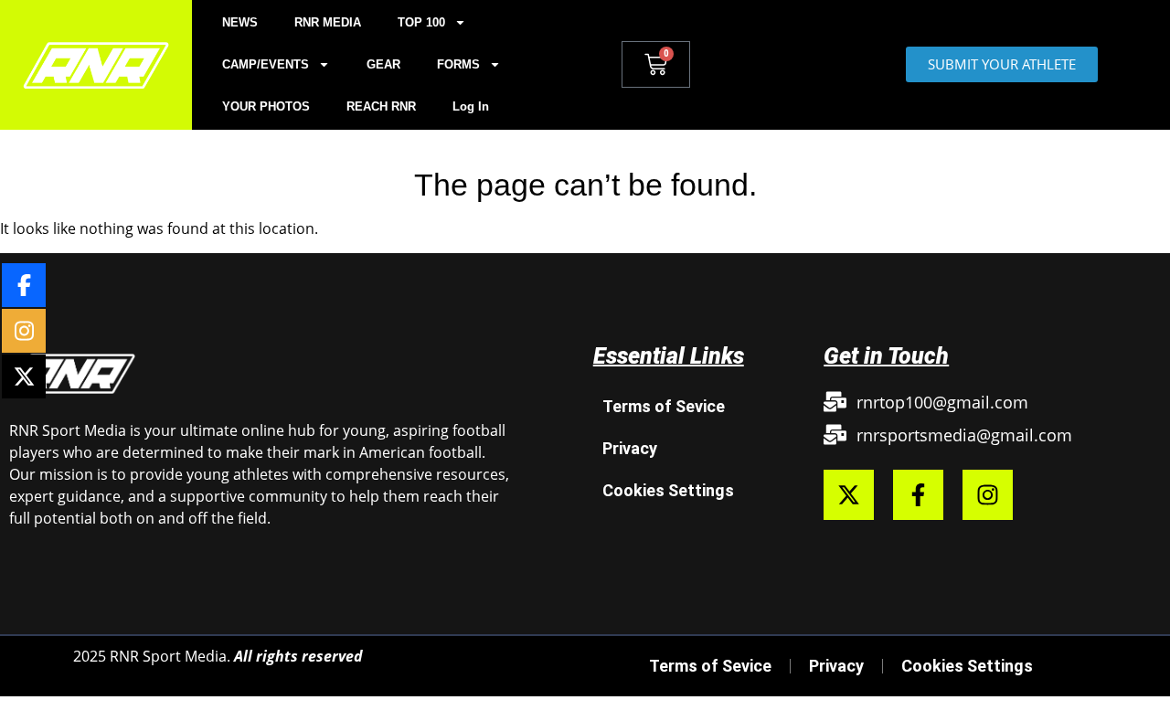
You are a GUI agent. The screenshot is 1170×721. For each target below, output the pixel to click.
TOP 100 (421, 22)
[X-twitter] (849, 495)
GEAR (383, 64)
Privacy (629, 448)
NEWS (240, 22)
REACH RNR (381, 106)
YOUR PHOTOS (266, 106)
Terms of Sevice (663, 406)
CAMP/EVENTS (265, 64)
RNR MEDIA (327, 22)
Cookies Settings (668, 490)
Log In (470, 106)
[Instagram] (988, 495)
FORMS (458, 64)
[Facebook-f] (918, 495)
